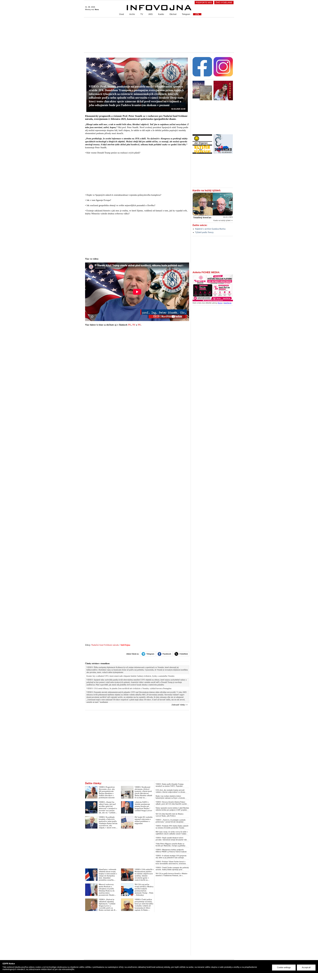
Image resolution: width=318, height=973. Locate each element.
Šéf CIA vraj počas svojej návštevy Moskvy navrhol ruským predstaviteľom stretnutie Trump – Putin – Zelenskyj (144, 889)
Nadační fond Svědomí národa (105, 645)
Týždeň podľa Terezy (204, 232)
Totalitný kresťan (202, 217)
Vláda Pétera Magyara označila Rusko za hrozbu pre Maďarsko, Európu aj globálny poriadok (170, 845)
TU (129, 325)
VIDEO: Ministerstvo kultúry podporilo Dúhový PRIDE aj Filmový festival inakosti (171, 851)
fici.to (220, 303)
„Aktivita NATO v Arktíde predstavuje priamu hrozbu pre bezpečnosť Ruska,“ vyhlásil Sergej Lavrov (143, 806)
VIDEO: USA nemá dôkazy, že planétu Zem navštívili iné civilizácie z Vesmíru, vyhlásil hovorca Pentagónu (128, 688)
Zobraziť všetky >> (180, 705)
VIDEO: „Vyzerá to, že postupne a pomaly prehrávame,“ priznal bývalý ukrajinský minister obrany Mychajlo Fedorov (171, 821)
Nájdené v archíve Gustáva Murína (210, 229)
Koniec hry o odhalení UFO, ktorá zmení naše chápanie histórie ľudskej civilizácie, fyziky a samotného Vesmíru (130, 676)
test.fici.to (227, 303)
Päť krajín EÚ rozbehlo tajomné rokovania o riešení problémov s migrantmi (144, 820)
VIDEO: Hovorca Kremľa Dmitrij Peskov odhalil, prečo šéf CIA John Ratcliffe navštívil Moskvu (172, 803)
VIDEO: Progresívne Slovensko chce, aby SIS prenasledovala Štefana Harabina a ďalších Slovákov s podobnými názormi (107, 792)
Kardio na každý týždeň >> (223, 220)
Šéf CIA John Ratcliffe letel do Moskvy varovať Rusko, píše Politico (169, 815)
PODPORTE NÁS (204, 2)
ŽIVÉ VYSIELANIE (224, 2)
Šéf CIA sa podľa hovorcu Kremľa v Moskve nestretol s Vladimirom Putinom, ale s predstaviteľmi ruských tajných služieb (171, 875)
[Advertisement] (158, 34)
